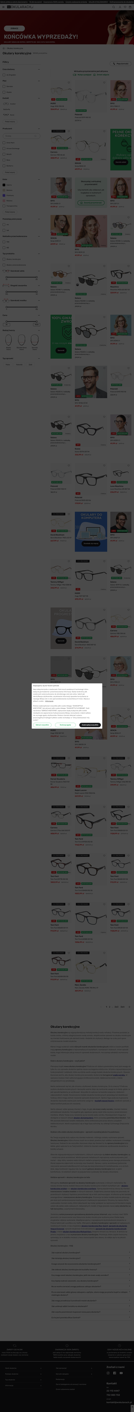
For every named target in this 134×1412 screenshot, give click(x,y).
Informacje (49, 701)
